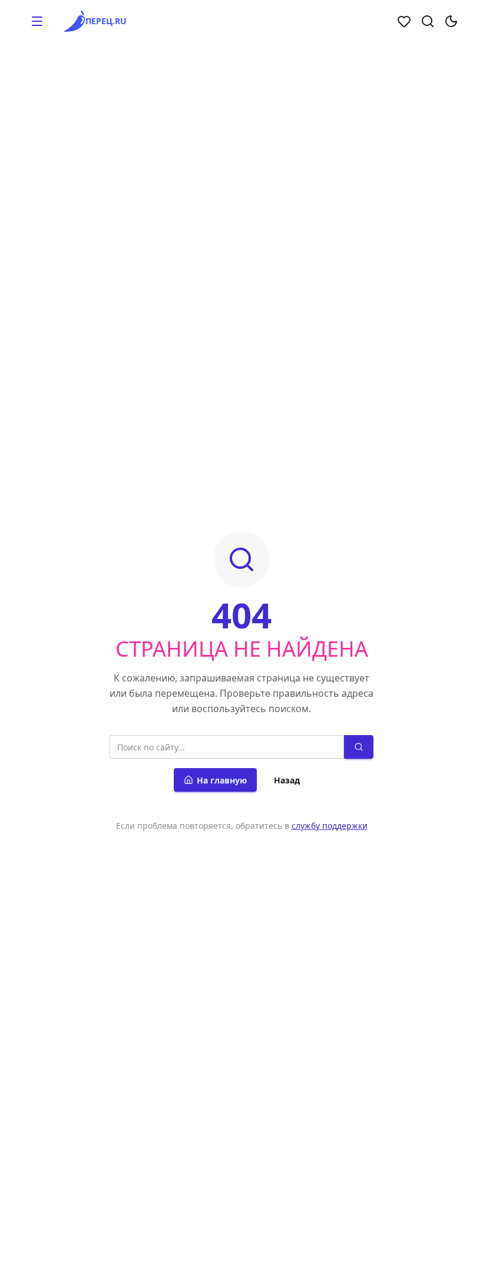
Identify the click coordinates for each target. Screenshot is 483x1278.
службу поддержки (330, 825)
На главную (222, 780)
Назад (287, 780)
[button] (37, 21)
